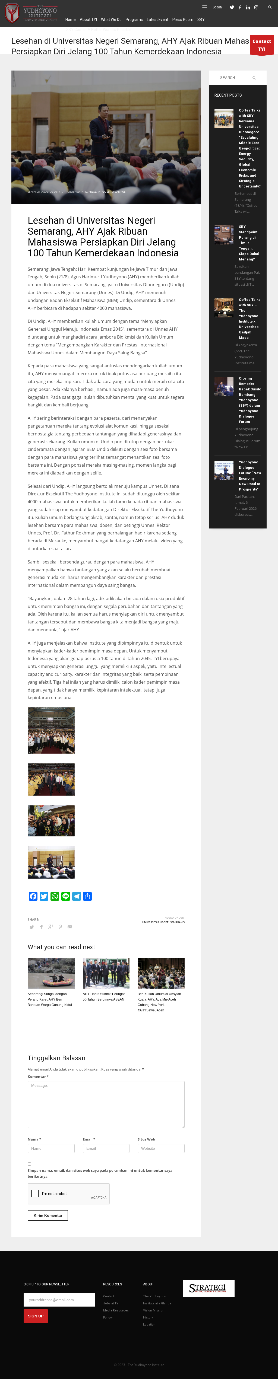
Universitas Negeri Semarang (163, 922)
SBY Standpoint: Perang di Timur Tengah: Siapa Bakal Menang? (249, 243)
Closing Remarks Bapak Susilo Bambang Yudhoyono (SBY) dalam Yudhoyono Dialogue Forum (250, 400)
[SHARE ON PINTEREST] (60, 927)
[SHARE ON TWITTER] (32, 927)
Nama (34, 1139)
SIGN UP (35, 1316)
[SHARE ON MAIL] (70, 927)
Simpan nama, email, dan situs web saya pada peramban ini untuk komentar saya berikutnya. (100, 1173)
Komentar (38, 1076)
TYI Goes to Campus (111, 191)
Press (92, 191)
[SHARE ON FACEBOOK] (41, 927)
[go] (254, 78)
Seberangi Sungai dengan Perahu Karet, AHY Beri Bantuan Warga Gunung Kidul (50, 999)
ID (85, 191)
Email (89, 1139)
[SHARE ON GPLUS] (51, 927)
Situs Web (146, 1139)
